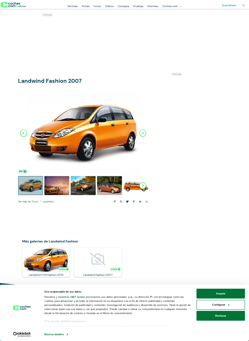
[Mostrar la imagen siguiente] (142, 133)
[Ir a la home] (13, 4)
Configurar (218, 304)
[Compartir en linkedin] (139, 201)
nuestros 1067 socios (71, 296)
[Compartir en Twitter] (126, 201)
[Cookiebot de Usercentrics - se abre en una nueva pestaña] (22, 334)
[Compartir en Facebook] (133, 201)
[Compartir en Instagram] (120, 201)
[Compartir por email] (114, 201)
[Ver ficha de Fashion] (98, 262)
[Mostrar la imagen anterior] (23, 133)
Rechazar (220, 315)
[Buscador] (243, 5)
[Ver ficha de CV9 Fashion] (46, 262)
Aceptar (220, 293)
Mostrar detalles (54, 334)
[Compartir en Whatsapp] (146, 201)
